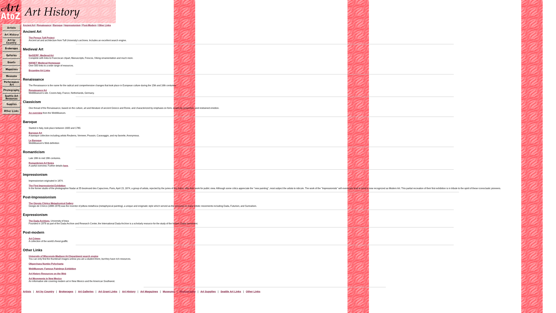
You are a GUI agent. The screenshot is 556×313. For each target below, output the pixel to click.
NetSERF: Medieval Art (41, 55)
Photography (188, 291)
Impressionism (72, 25)
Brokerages (66, 291)
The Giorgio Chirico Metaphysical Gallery (51, 203)
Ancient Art (29, 25)
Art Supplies (208, 291)
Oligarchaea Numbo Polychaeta (46, 264)
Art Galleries (86, 291)
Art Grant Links (107, 291)
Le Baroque (35, 140)
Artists (27, 291)
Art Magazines (149, 291)
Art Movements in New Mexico (45, 278)
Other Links (104, 25)
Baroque (58, 25)
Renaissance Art (38, 90)
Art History (129, 291)
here (65, 165)
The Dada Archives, (39, 221)
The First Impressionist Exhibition (47, 185)
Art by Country (45, 291)
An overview (35, 113)
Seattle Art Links (231, 291)
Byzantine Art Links (39, 70)
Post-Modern (89, 25)
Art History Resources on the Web (47, 273)
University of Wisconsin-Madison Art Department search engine (63, 256)
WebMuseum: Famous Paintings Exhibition (52, 268)
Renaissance (44, 25)
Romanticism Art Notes (41, 163)
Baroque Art (35, 133)
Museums (169, 291)
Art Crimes (34, 238)
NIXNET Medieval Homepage (44, 63)
